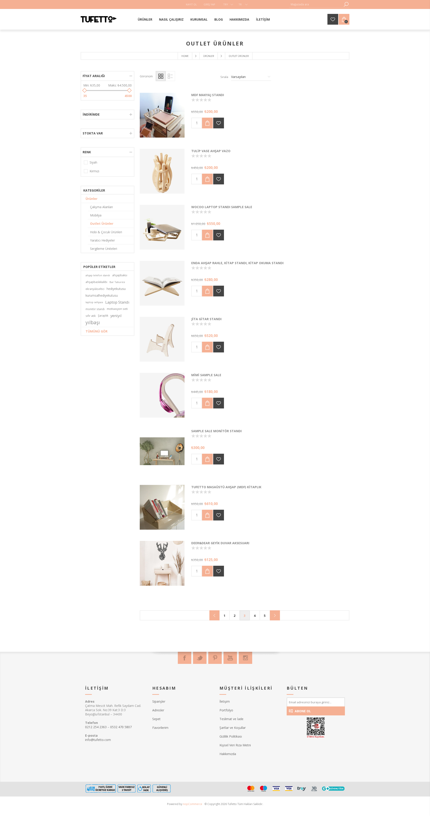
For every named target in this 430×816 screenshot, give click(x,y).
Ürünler (91, 198)
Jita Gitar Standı (206, 319)
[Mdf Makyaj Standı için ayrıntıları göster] (162, 115)
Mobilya (95, 215)
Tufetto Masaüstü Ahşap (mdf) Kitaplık (226, 487)
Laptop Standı (117, 302)
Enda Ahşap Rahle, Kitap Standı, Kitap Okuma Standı (237, 263)
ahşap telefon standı (98, 275)
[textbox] (316, 4)
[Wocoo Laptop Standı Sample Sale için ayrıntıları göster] (162, 227)
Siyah (93, 162)
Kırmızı (94, 171)
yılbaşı (93, 322)
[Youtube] (230, 658)
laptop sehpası (94, 302)
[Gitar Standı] (162, 339)
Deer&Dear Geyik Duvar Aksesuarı (220, 543)
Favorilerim (160, 727)
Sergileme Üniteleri (103, 248)
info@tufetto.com (98, 740)
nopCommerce (192, 804)
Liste (170, 76)
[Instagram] (245, 658)
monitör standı (95, 309)
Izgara (161, 76)
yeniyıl (116, 315)
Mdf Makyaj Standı (207, 95)
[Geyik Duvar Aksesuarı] (162, 563)
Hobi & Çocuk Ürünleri (106, 232)
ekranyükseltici (95, 289)
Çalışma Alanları (101, 207)
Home (185, 56)
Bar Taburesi (117, 282)
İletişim (224, 701)
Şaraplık (103, 315)
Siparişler (158, 701)
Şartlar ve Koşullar (232, 727)
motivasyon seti (117, 309)
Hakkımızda (227, 754)
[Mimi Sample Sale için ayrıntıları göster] (162, 395)
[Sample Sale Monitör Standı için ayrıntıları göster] (162, 451)
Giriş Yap (209, 4)
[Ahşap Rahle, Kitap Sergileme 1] (162, 283)
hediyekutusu (116, 289)
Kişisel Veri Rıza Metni (235, 745)
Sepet (156, 719)
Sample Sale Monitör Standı (216, 431)
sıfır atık (91, 315)
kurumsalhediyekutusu (102, 295)
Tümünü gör (97, 331)
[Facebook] (184, 658)
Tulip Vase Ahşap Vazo (210, 151)
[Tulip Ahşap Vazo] (162, 171)
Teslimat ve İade (231, 719)
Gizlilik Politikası (230, 736)
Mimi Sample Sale (206, 375)
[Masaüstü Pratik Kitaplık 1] (162, 507)
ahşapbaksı (119, 275)
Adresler (158, 710)
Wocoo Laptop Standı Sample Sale (221, 207)
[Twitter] (199, 658)
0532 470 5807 (121, 727)
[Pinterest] (215, 658)
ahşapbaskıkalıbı (96, 282)
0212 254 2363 (96, 727)
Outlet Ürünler (101, 223)
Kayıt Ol (191, 4)
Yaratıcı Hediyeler (102, 240)
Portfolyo (226, 710)
